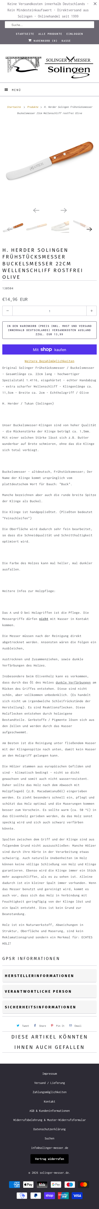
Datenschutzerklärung (49, 1129)
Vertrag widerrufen (49, 1159)
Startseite (25, 33)
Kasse (66, 40)
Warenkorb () (45, 40)
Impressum (49, 1073)
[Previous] (36, 210)
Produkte (33, 107)
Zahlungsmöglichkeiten (50, 1092)
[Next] (63, 210)
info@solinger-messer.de (49, 1148)
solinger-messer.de (54, 1172)
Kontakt (49, 1101)
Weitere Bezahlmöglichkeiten (49, 361)
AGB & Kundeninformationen (49, 1110)
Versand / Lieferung (49, 1083)
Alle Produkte (50, 33)
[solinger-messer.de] (49, 65)
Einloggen (75, 33)
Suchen (49, 1138)
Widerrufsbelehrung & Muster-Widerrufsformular (49, 1120)
